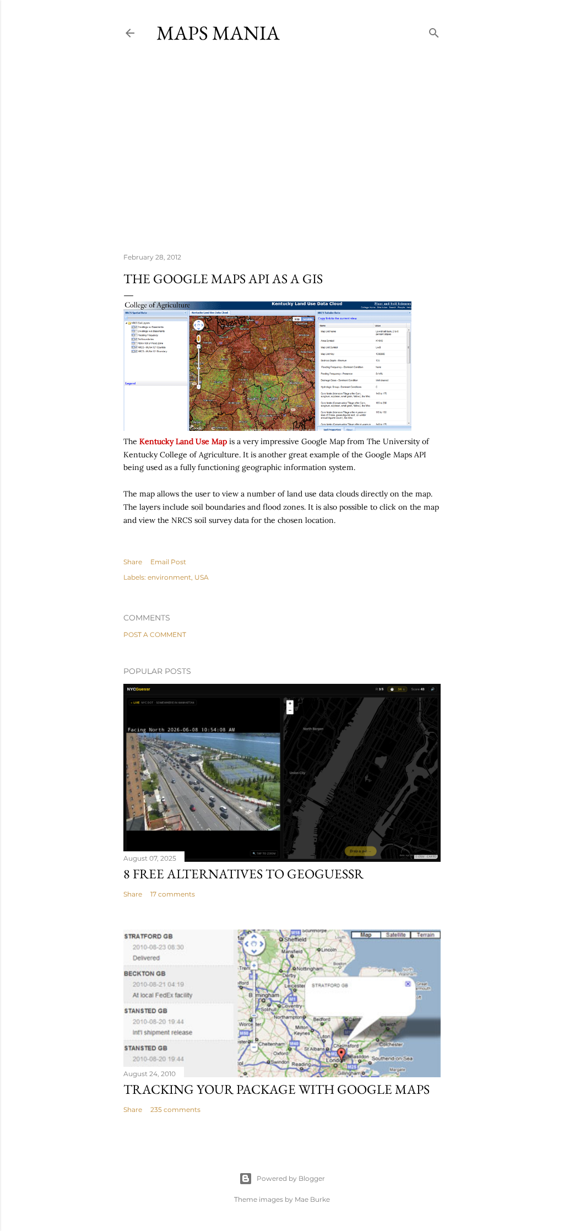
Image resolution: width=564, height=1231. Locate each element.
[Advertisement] (282, 148)
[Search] (434, 30)
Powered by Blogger (291, 1178)
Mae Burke (312, 1199)
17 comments (172, 894)
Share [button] (132, 562)
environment (169, 577)
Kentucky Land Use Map (183, 441)
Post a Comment (154, 634)
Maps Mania (218, 33)
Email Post (168, 562)
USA (201, 577)
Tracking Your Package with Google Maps (276, 1089)
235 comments (175, 1109)
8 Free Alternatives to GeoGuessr (243, 873)
